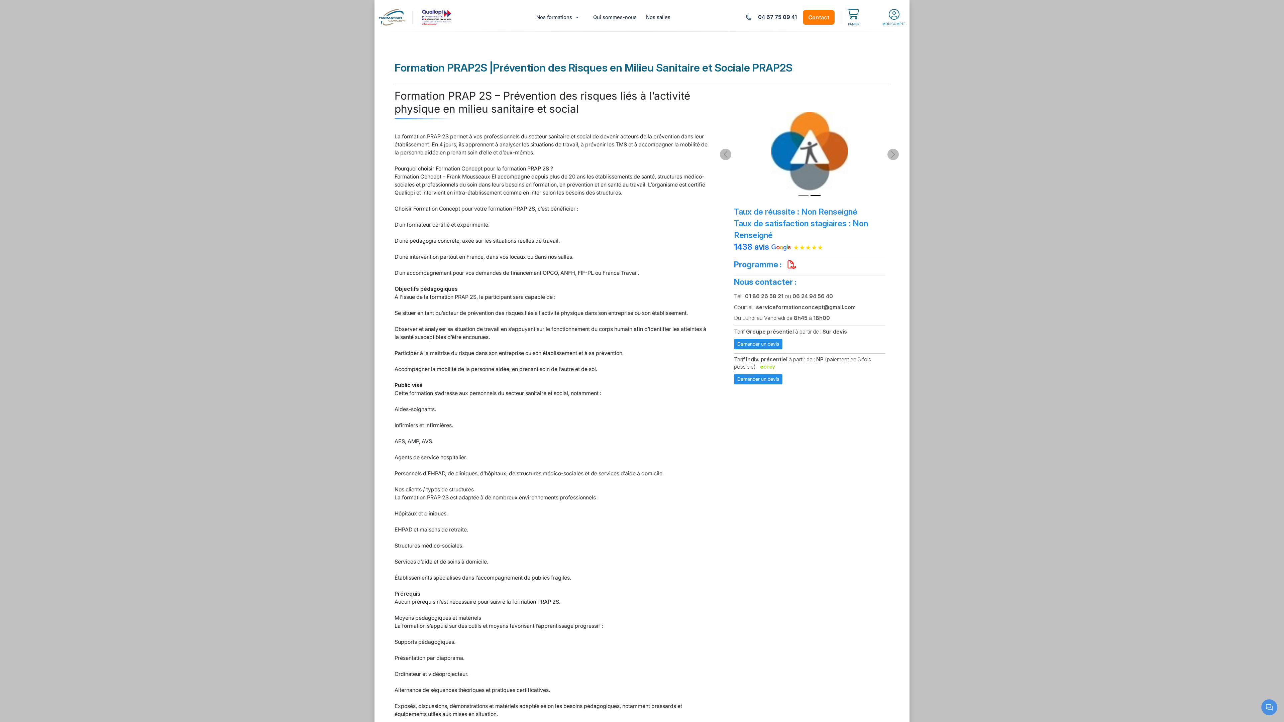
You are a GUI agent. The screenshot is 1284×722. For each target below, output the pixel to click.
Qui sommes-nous (615, 17)
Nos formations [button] (554, 17)
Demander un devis (758, 344)
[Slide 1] (803, 195)
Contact (818, 17)
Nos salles (658, 17)
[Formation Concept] (392, 17)
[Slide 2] (816, 195)
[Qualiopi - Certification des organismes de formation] (437, 17)
